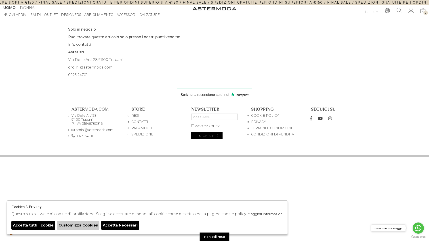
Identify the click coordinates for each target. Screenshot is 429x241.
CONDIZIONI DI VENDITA (272, 134)
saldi (36, 15)
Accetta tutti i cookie (33, 225)
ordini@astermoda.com (90, 67)
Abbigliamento (99, 15)
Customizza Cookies (78, 225)
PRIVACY (258, 122)
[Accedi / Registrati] (411, 11)
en (375, 12)
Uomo (9, 8)
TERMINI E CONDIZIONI (271, 128)
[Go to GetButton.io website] (418, 236)
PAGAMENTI (141, 128)
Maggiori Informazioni (265, 214)
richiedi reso (214, 237)
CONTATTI (139, 122)
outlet (51, 15)
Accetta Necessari (120, 225)
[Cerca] (399, 11)
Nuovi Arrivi (15, 15)
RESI (135, 116)
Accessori (126, 15)
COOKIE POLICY (265, 116)
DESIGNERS (71, 15)
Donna (27, 8)
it (366, 12)
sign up (209, 135)
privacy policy (207, 126)
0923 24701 (78, 75)
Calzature (149, 15)
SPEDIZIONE (142, 134)
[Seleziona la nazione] (387, 11)
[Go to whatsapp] (418, 228)
